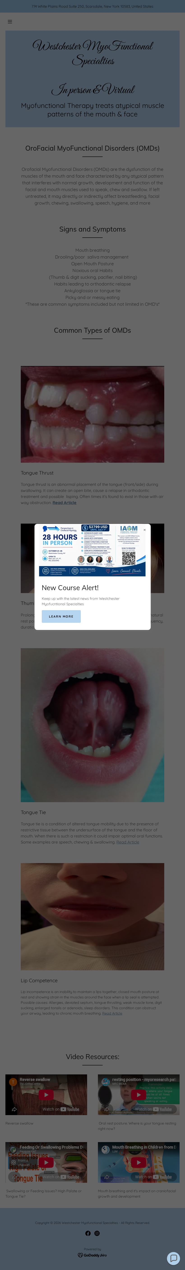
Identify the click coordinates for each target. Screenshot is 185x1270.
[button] (173, 1258)
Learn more (61, 616)
